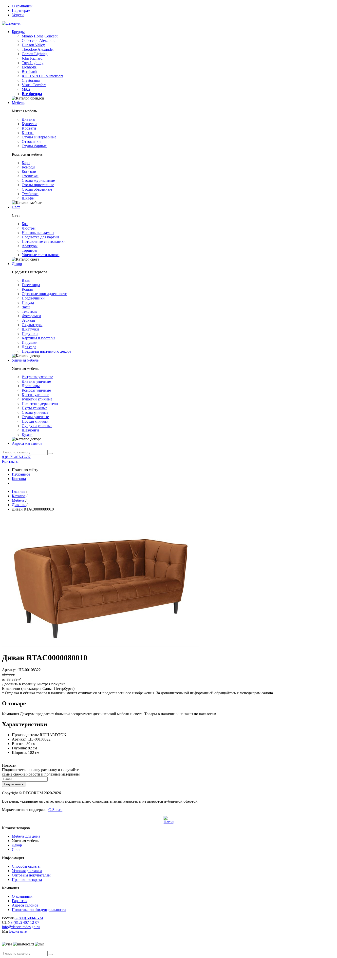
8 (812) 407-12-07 (16, 457)
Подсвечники (33, 298)
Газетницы (31, 285)
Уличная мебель (25, 360)
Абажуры (29, 246)
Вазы (26, 280)
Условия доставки (27, 871)
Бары (26, 163)
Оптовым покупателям (31, 875)
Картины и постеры (38, 338)
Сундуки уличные (37, 426)
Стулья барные (34, 146)
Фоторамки (31, 316)
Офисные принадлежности (44, 294)
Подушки (30, 333)
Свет (16, 207)
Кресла (28, 133)
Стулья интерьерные (39, 137)
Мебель (18, 102)
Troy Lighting (32, 63)
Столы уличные (35, 412)
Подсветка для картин (40, 237)
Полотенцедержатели (40, 403)
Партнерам (21, 10)
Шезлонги (30, 430)
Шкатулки (30, 329)
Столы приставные (38, 185)
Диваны (28, 119)
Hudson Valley (33, 45)
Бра (25, 224)
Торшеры (29, 250)
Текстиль (29, 311)
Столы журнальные (38, 180)
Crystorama (31, 80)
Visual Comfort (34, 85)
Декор (17, 264)
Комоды (28, 167)
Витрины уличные (37, 377)
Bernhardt (29, 71)
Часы (26, 307)
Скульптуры (32, 325)
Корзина (19, 479)
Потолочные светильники (44, 241)
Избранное (21, 474)
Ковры (27, 289)
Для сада (29, 347)
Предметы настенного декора (46, 351)
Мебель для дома (26, 836)
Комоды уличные (36, 390)
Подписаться (13, 784)
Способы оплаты (26, 866)
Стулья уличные (35, 417)
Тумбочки (30, 194)
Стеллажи (30, 176)
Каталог (18, 496)
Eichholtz (29, 67)
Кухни (27, 434)
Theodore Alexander (38, 49)
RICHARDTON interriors (42, 76)
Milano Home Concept (39, 36)
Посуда (28, 302)
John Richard (32, 58)
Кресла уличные (35, 395)
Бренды (18, 32)
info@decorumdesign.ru (21, 927)
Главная (18, 491)
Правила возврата (27, 879)
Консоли (29, 171)
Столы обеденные (37, 189)
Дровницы (31, 386)
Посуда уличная (35, 421)
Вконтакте (18, 931)
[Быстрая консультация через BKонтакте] (168, 821)
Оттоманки (31, 141)
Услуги (18, 15)
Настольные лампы (38, 233)
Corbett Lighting (35, 54)
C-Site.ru (55, 810)
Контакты (10, 461)
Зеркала (28, 320)
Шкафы (28, 198)
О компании (22, 6)
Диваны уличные (36, 381)
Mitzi (26, 89)
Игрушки (29, 342)
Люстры (29, 228)
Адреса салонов (25, 905)
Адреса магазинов (27, 443)
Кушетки (29, 124)
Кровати (29, 128)
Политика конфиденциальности (39, 910)
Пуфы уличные (34, 408)
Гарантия (19, 901)
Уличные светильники (40, 255)
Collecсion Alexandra (39, 40)
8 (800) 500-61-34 (29, 918)
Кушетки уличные (37, 399)
